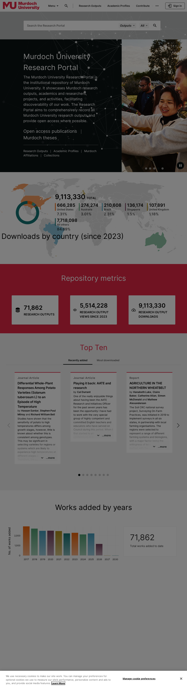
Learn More (58, 683)
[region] (93, 679)
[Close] (181, 679)
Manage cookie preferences (139, 678)
